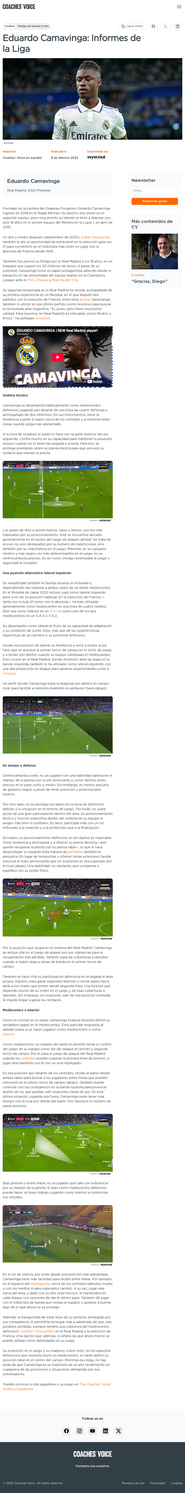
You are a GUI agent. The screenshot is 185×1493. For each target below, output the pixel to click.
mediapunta (40, 1284)
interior (8, 1034)
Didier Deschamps (95, 237)
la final (85, 299)
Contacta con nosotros (92, 1466)
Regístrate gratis (154, 201)
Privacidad (157, 1483)
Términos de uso (133, 1483)
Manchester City (65, 280)
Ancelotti (42, 318)
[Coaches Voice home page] (20, 6)
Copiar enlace (134, 26)
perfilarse (75, 852)
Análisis (10, 26)
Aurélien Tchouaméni (37, 1331)
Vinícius (9, 673)
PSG (30, 280)
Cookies (176, 1483)
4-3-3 (54, 611)
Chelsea (42, 280)
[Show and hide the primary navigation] (179, 7)
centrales (28, 1058)
